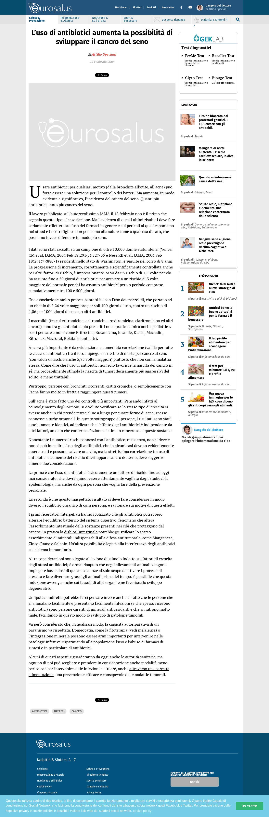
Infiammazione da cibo (195, 262)
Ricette (137, 7)
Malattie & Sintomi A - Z (56, 760)
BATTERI (59, 711)
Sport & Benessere (130, 19)
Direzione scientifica (97, 774)
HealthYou (121, 7)
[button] (182, 7)
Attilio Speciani (104, 54)
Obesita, (218, 326)
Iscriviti (194, 781)
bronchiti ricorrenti (87, 386)
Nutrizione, (195, 227)
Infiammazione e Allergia (50, 774)
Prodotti (151, 7)
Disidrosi (231, 298)
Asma (209, 192)
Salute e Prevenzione (97, 769)
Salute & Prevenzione (37, 19)
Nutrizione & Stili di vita (100, 19)
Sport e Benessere (96, 780)
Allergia (193, 415)
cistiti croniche (119, 386)
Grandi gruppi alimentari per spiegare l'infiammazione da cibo (206, 439)
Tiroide (199, 136)
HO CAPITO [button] (249, 806)
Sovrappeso (195, 329)
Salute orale (209, 227)
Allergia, (200, 192)
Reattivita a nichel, (214, 298)
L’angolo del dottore (97, 786)
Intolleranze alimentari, (216, 412)
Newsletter (168, 7)
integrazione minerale (50, 636)
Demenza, (201, 224)
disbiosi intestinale (80, 532)
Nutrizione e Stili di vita (49, 780)
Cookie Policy (44, 786)
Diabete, (213, 259)
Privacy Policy (93, 792)
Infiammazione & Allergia (70, 19)
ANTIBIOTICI (39, 711)
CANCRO (76, 711)
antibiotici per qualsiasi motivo (78, 187)
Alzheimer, (201, 259)
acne (40, 401)
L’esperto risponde (47, 792)
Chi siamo (42, 769)
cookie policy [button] (142, 810)
